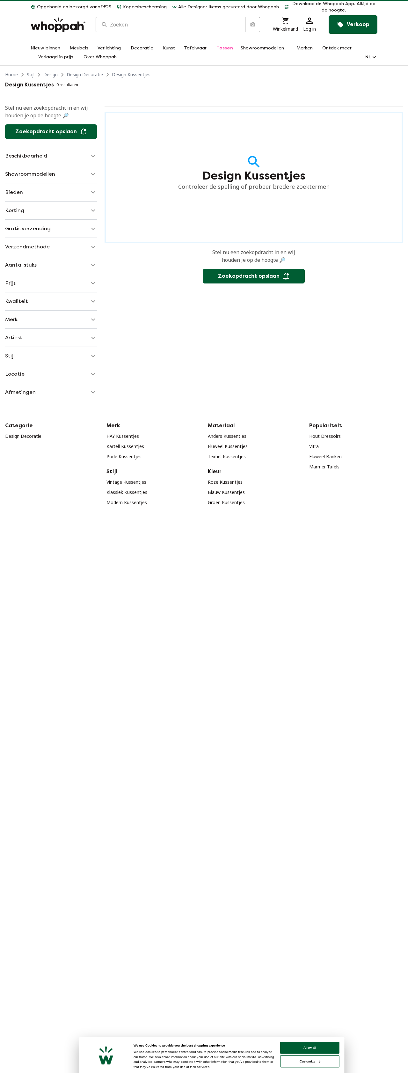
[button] (330, 7)
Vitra (314, 446)
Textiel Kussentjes (227, 456)
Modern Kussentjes (126, 502)
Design (50, 74)
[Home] (58, 25)
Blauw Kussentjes (226, 492)
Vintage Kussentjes (126, 482)
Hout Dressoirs (325, 436)
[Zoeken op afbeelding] (252, 24)
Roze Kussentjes (225, 482)
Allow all (309, 1047)
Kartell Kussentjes (125, 446)
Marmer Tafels (324, 467)
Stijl (30, 74)
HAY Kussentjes (122, 436)
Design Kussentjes (131, 74)
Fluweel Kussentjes (228, 446)
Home (11, 74)
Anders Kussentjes (227, 436)
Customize (307, 1061)
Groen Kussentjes (226, 502)
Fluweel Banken (325, 456)
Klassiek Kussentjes (126, 492)
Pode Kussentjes (124, 456)
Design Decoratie (85, 74)
